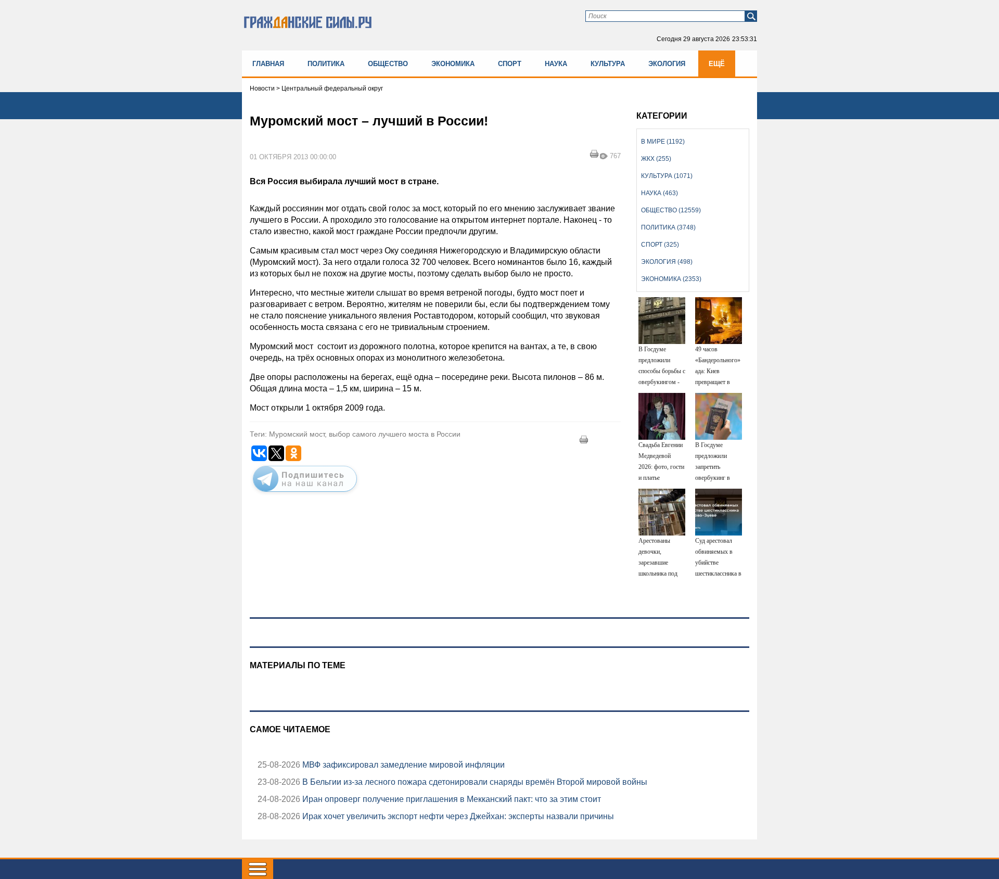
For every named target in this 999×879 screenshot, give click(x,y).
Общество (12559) (671, 210)
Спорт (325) (660, 244)
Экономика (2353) (671, 279)
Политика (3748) (668, 227)
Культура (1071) (667, 176)
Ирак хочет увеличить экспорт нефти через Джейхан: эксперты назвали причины (457, 816)
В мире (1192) (663, 141)
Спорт (509, 64)
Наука (556, 64)
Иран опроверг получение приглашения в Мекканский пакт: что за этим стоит (450, 799)
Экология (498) (667, 261)
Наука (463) (659, 193)
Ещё (717, 64)
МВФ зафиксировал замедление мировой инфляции (402, 764)
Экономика (453, 64)
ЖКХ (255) (656, 158)
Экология (666, 64)
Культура (608, 64)
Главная (268, 64)
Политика (326, 64)
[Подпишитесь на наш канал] (305, 494)
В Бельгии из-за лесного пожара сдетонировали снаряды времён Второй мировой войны (473, 782)
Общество (388, 64)
